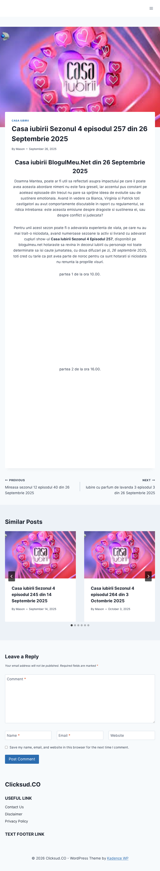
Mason (20, 149)
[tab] (72, 625)
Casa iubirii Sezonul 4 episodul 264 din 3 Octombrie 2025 (112, 594)
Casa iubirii (20, 120)
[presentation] (40, 555)
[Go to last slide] (11, 576)
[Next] (148, 576)
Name (13, 735)
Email (64, 735)
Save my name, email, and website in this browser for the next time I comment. (69, 747)
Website (117, 735)
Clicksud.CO (23, 784)
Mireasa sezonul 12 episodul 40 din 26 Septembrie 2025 (37, 486)
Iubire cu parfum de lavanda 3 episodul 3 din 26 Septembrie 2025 (120, 486)
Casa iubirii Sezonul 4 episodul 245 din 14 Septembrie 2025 (33, 594)
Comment (16, 679)
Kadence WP (118, 858)
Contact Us (14, 807)
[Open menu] (151, 8)
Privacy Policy (16, 821)
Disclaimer (13, 814)
